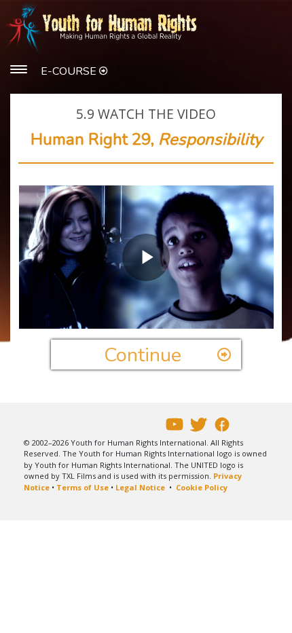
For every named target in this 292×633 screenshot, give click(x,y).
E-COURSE (70, 71)
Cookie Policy (201, 487)
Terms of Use (82, 487)
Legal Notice (140, 487)
